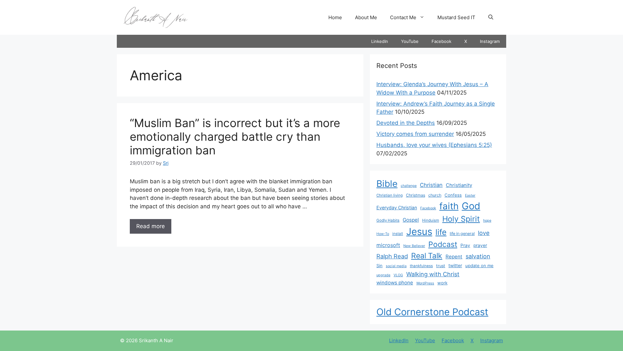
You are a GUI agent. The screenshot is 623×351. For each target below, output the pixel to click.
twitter (455, 265)
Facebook (441, 41)
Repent (454, 257)
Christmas (415, 195)
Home (335, 17)
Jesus (419, 231)
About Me (366, 17)
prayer (480, 245)
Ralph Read (392, 256)
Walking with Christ (432, 274)
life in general (462, 233)
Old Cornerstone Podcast (432, 312)
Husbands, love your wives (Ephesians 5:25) (434, 145)
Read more (150, 226)
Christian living (389, 195)
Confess (453, 195)
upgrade (383, 275)
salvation (478, 256)
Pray (465, 245)
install (397, 233)
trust (440, 265)
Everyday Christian (396, 207)
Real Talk (426, 255)
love (484, 232)
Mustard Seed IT (456, 17)
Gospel (411, 220)
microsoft (388, 245)
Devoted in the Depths (405, 123)
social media (396, 266)
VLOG (398, 275)
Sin (379, 265)
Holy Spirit (461, 219)
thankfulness (421, 266)
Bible (386, 183)
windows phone (394, 283)
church (434, 195)
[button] (491, 17)
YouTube (410, 41)
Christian (431, 185)
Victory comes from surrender (415, 134)
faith (448, 206)
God (471, 206)
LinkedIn (379, 41)
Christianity (459, 185)
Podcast (442, 244)
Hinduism (430, 220)
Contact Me (403, 17)
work (442, 282)
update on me (479, 265)
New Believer (414, 246)
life (440, 232)
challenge (409, 186)
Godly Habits (387, 220)
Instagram (490, 41)
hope (487, 220)
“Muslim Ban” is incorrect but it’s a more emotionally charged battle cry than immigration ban (235, 136)
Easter (470, 195)
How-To (382, 234)
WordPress (425, 283)
